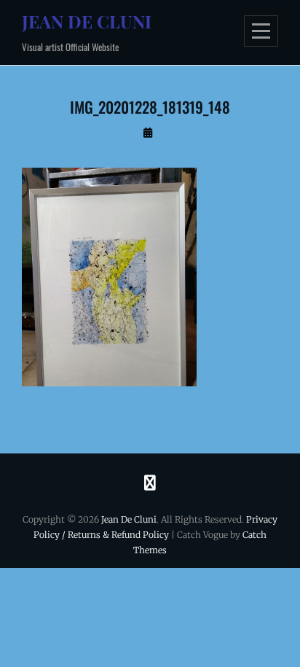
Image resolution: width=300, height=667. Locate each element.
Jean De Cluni (86, 21)
